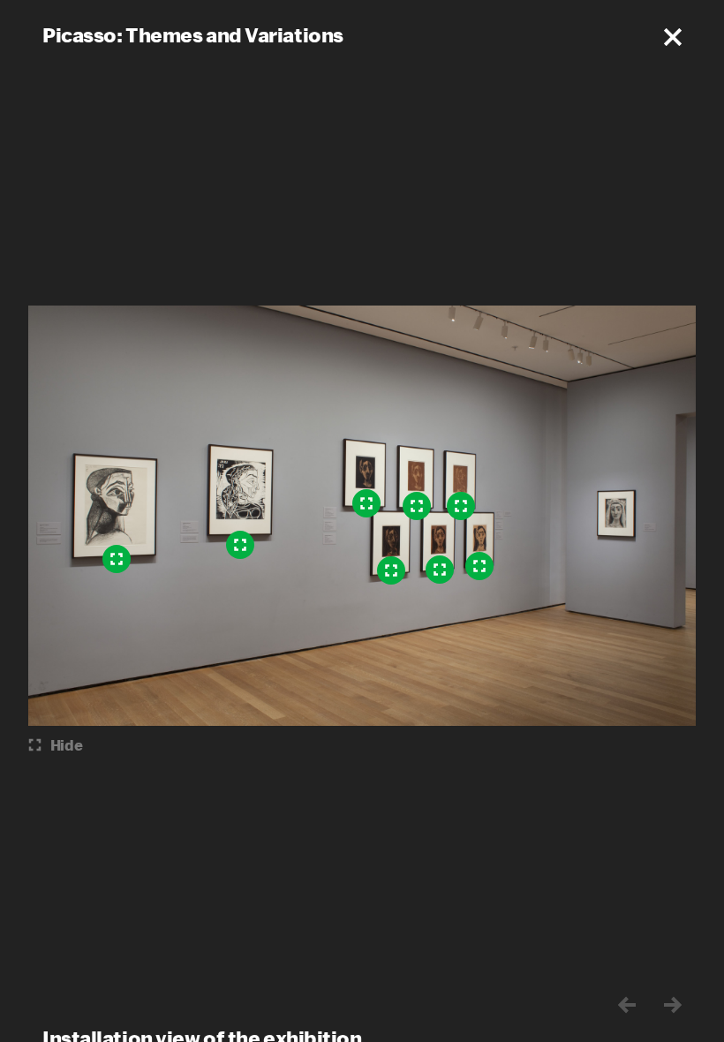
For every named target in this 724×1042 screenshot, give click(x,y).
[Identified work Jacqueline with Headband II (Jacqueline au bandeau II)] (440, 569)
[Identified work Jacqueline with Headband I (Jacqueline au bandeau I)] (366, 503)
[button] (673, 37)
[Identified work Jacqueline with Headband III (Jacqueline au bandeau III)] (479, 566)
